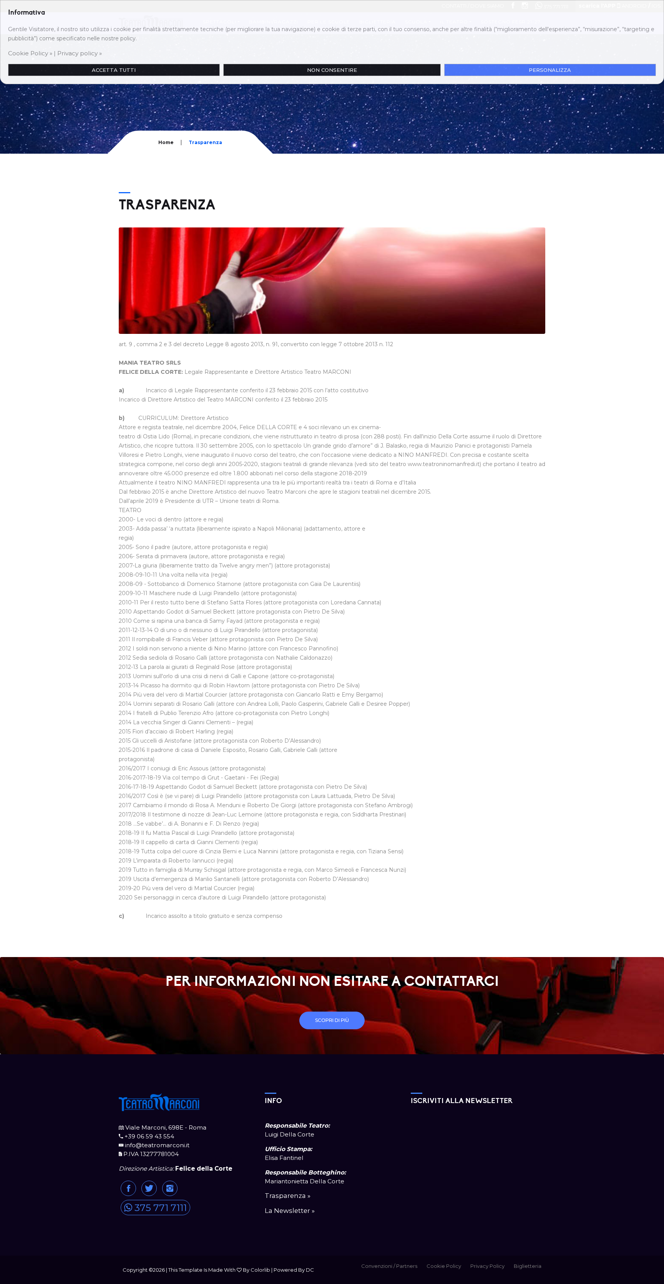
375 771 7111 (159, 1207)
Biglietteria (527, 1266)
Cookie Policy (444, 1266)
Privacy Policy (487, 1266)
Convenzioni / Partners (389, 1266)
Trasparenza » (287, 1195)
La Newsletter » (290, 1210)
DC (310, 1270)
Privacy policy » (79, 53)
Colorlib (260, 1270)
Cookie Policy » (30, 53)
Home (166, 142)
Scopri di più (332, 1020)
